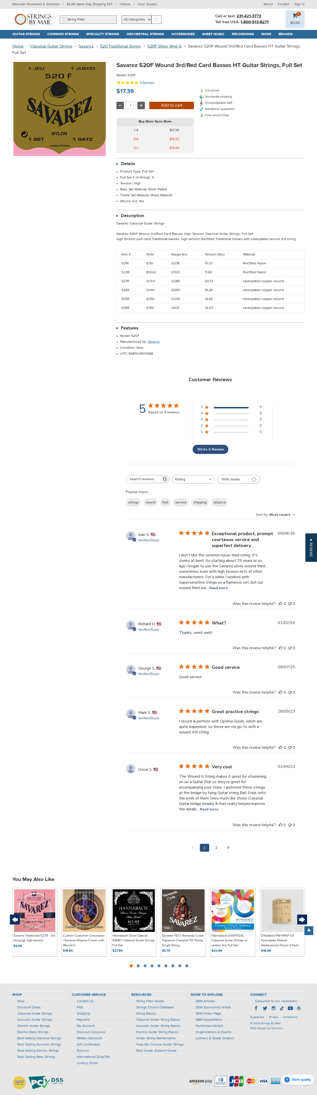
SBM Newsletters (209, 1019)
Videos (125, 4)
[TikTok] (282, 1009)
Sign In (299, 4)
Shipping (83, 1013)
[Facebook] (256, 1009)
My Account (86, 1026)
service (180, 502)
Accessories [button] (184, 34)
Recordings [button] (245, 34)
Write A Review (210, 449)
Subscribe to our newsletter (276, 1001)
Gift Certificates (88, 1044)
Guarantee (257, 1017)
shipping (200, 502)
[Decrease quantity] (120, 105)
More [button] (268, 34)
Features (129, 328)
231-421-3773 (249, 16)
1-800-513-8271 (254, 22)
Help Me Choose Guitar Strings (160, 1044)
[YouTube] (290, 1009)
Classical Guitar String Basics (158, 1019)
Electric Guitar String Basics (157, 1032)
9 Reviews (147, 83)
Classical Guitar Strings (51, 46)
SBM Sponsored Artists (213, 1007)
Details (128, 164)
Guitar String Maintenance (156, 1038)
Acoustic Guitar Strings (34, 1019)
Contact (283, 4)
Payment (83, 1019)
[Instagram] (273, 1009)
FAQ (80, 1007)
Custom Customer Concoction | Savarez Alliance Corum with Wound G (84, 940)
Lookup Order (87, 1063)
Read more (218, 588)
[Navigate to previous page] (192, 848)
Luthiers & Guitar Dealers (215, 1038)
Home (18, 46)
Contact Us (85, 1001)
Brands (285, 34)
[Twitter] (265, 1009)
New (20, 1001)
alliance (219, 502)
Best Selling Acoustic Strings (39, 1044)
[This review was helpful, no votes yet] (280, 603)
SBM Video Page (208, 1013)
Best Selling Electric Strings (38, 1050)
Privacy (273, 1017)
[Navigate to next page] (228, 848)
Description (132, 216)
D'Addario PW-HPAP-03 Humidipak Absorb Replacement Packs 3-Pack (280, 940)
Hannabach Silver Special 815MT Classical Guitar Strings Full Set (133, 940)
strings (133, 502)
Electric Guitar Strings (33, 1026)
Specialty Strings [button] (104, 34)
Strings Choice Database (155, 1007)
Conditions (290, 1017)
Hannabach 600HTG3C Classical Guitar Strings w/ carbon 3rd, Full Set (229, 940)
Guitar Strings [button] (28, 34)
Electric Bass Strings (33, 1032)
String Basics (146, 1013)
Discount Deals (29, 1007)
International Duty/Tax (93, 1057)
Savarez (86, 46)
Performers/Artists (209, 1026)
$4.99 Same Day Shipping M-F (90, 4)
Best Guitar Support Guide (156, 1050)
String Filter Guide (150, 1001)
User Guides (147, 4)
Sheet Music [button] (215, 34)
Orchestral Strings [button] (147, 34)
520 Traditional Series (120, 46)
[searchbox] (143, 479)
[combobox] (193, 479)
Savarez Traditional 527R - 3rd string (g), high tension (34, 938)
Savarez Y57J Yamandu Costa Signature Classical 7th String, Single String (183, 940)
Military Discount (89, 1038)
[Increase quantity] (141, 105)
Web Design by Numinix (266, 1028)
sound (150, 502)
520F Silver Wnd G (164, 46)
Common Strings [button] (64, 34)
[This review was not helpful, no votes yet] (289, 603)
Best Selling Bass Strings (36, 1057)
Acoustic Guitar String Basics (158, 1026)
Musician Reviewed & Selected (35, 4)
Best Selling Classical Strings (39, 1038)
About (268, 4)
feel (165, 502)
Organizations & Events (214, 1032)
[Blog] (298, 1009)
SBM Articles (205, 1001)
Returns (83, 1050)
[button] (295, 23)
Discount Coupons (91, 1032)
